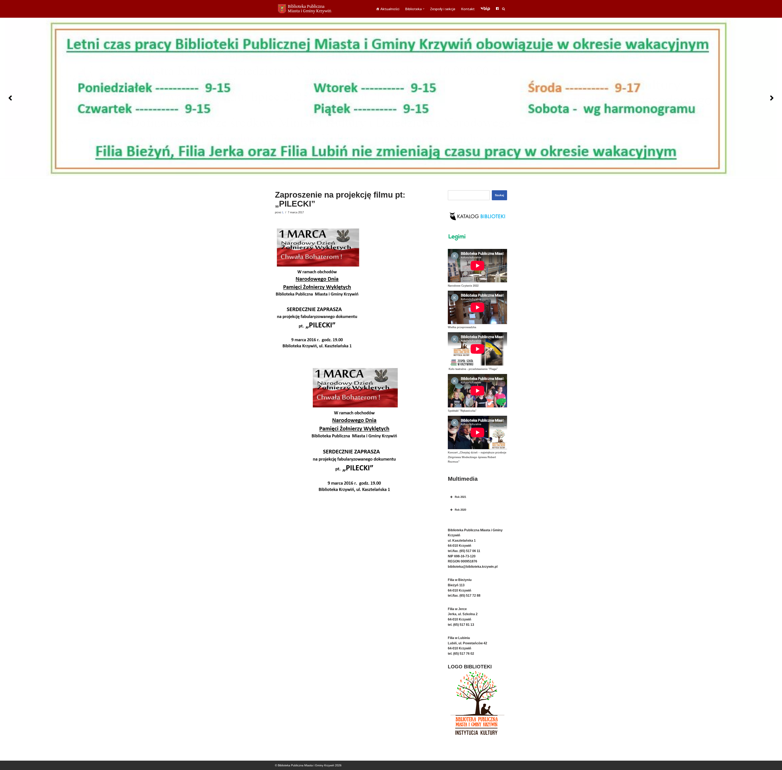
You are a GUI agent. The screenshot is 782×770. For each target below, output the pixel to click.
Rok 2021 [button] (460, 496)
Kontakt (468, 9)
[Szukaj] (503, 8)
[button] (423, 9)
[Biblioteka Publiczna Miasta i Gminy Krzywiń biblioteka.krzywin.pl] (305, 9)
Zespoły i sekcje (442, 9)
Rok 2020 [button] (460, 509)
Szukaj (499, 195)
